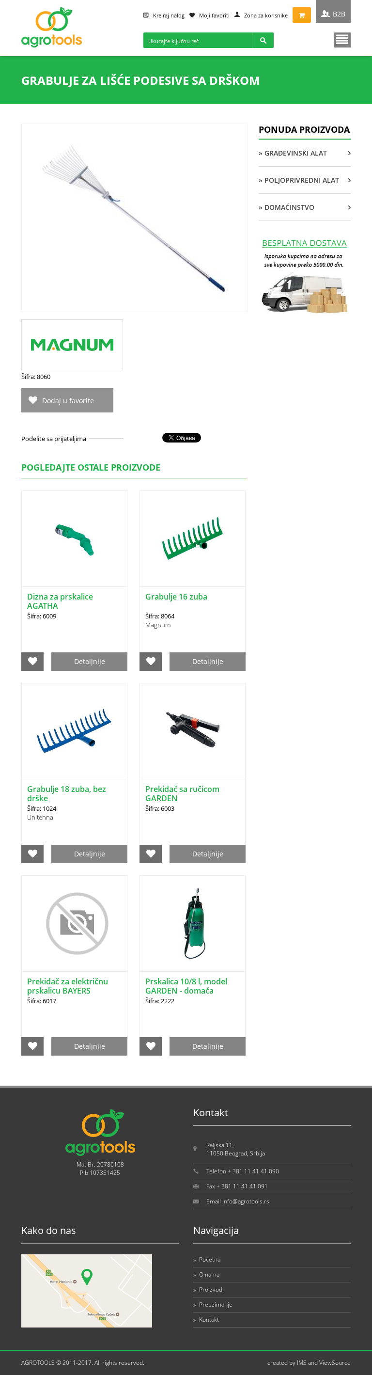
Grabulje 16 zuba (176, 596)
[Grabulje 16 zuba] (192, 538)
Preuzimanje (212, 1304)
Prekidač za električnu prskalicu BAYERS (67, 986)
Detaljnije (89, 661)
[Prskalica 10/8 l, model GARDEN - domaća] (192, 923)
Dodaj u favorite (68, 400)
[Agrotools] (51, 45)
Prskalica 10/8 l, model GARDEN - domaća (186, 986)
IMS (302, 1363)
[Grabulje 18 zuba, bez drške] (74, 731)
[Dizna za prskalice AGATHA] (74, 538)
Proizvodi (208, 1289)
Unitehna (40, 817)
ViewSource (335, 1363)
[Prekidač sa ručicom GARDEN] (192, 731)
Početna (206, 1259)
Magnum (157, 624)
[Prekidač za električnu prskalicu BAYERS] (74, 923)
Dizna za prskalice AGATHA (60, 601)
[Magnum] (72, 368)
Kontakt (206, 1319)
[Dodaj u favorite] (32, 661)
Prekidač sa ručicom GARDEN (182, 794)
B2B (339, 13)
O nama (206, 1274)
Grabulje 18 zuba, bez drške (66, 794)
